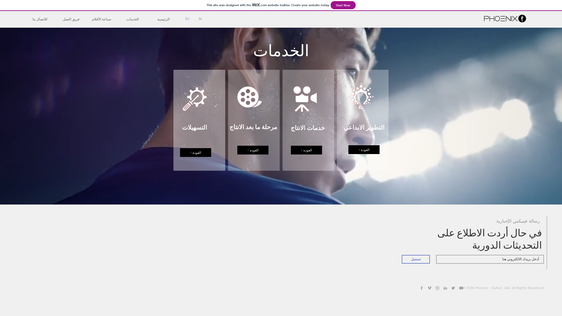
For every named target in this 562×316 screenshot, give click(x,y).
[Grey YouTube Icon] (461, 288)
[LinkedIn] (445, 288)
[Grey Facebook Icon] (421, 288)
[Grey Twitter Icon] (453, 288)
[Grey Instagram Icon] (437, 288)
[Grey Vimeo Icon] (429, 288)
